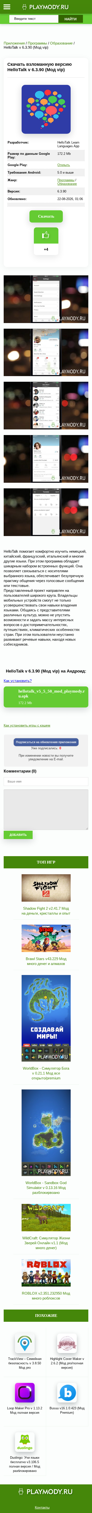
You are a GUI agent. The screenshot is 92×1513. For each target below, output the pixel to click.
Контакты (42, 1507)
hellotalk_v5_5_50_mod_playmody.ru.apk (51, 697)
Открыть (63, 165)
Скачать (46, 216)
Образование (67, 184)
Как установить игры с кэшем (27, 725)
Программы (65, 180)
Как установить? (18, 681)
